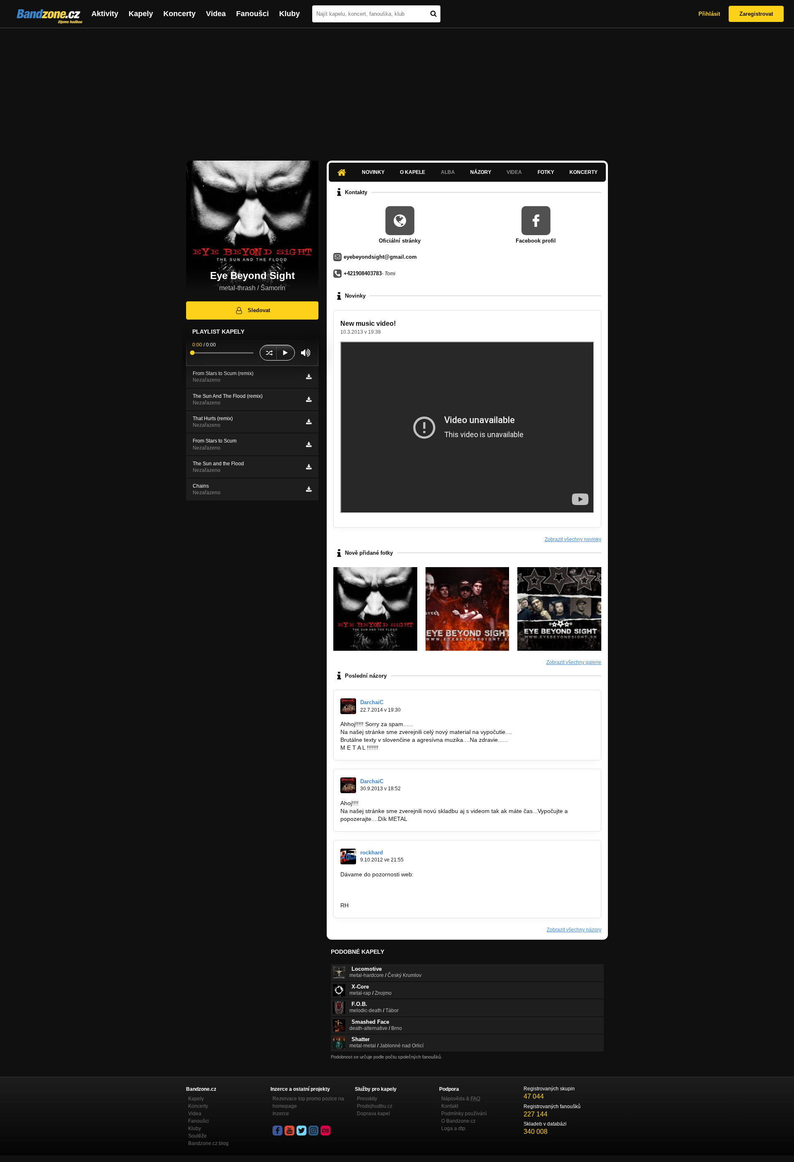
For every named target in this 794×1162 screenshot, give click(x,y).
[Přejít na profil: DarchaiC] (348, 706)
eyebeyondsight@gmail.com (380, 257)
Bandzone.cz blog (208, 1143)
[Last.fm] (325, 1131)
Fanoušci (252, 14)
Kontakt (449, 1106)
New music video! (368, 323)
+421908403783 (363, 273)
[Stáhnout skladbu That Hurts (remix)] (309, 422)
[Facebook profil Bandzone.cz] (277, 1131)
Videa (216, 14)
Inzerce (281, 1113)
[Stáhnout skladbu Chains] (309, 489)
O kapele (412, 172)
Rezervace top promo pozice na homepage (308, 1102)
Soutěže (197, 1136)
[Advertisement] (397, 90)
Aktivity (104, 14)
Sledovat (259, 310)
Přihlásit (709, 14)
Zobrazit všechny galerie (573, 662)
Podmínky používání (464, 1113)
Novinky (373, 172)
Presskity (367, 1099)
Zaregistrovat (756, 14)
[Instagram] (313, 1131)
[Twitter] (301, 1131)
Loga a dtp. (453, 1128)
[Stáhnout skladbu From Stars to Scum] (309, 444)
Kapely (141, 14)
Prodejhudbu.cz (374, 1106)
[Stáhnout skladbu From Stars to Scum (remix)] (309, 377)
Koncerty (179, 14)
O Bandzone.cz (458, 1121)
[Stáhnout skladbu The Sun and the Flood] (309, 467)
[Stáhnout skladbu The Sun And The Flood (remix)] (309, 399)
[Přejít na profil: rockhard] (348, 856)
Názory (480, 172)
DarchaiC (371, 702)
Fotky (546, 172)
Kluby (289, 14)
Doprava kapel (373, 1113)
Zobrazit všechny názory (574, 930)
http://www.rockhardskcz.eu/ (377, 889)
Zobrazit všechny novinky (573, 539)
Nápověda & (460, 1099)
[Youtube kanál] (289, 1131)
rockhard (371, 852)
